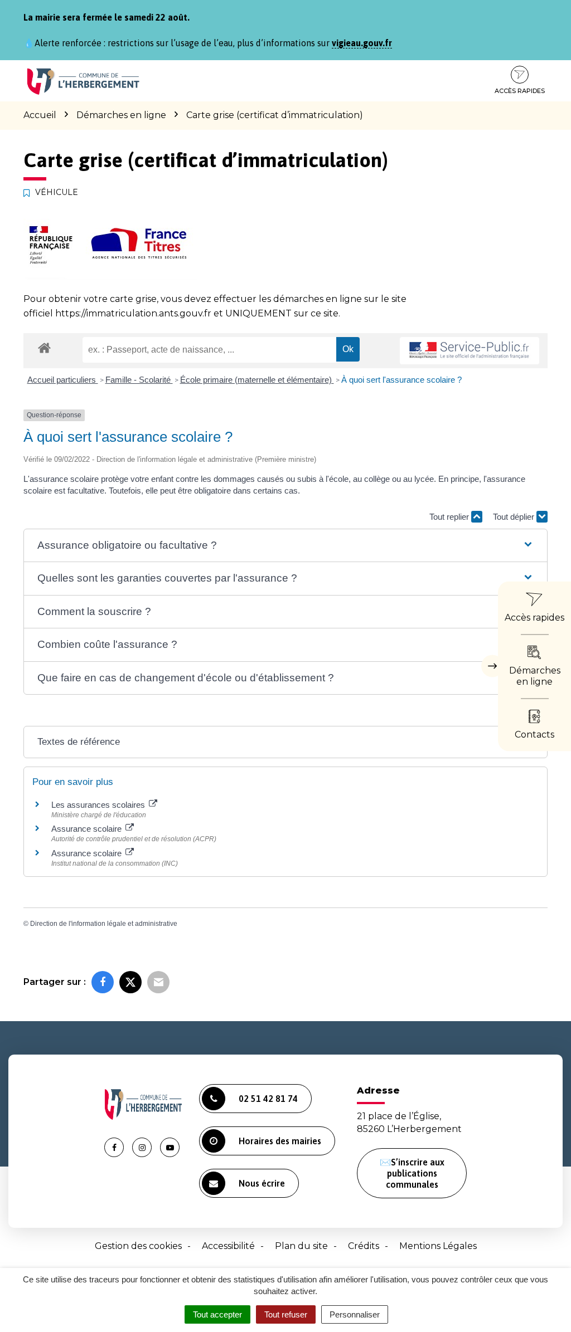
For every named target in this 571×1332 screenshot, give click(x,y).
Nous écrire (262, 1183)
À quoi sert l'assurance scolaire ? (401, 379)
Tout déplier (514, 516)
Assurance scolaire (87, 828)
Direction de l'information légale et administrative (103, 924)
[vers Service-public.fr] (469, 350)
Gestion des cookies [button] (138, 1246)
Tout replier (450, 516)
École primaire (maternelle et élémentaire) (257, 379)
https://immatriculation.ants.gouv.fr (133, 313)
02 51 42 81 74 (268, 1099)
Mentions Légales (438, 1246)
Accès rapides (520, 91)
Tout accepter (217, 1314)
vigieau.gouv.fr (362, 43)
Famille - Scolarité (139, 379)
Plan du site (301, 1246)
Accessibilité (228, 1246)
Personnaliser (355, 1314)
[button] (285, 545)
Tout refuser (285, 1314)
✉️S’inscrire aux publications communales (412, 1173)
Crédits (363, 1246)
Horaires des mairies (280, 1141)
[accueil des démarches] (44, 347)
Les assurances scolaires (99, 804)
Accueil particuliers (62, 379)
